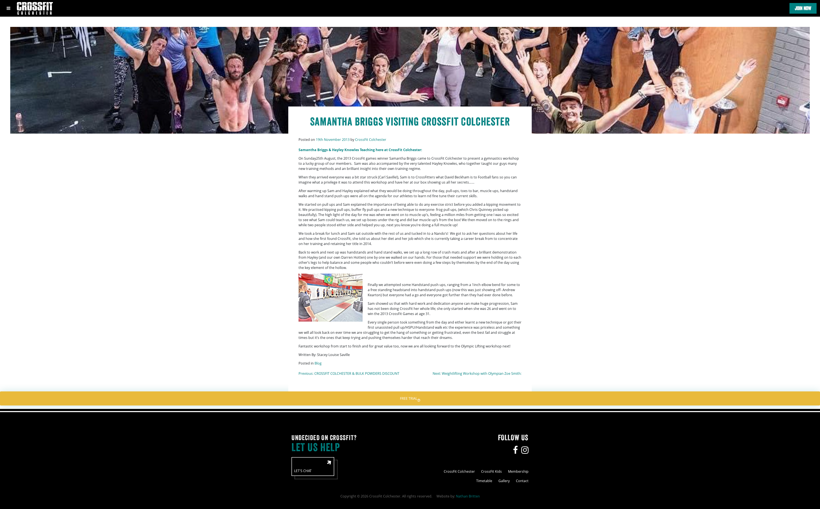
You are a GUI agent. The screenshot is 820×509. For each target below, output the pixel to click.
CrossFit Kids (491, 471)
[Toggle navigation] (8, 8)
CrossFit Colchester (370, 139)
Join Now (803, 8)
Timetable (484, 480)
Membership (518, 471)
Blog (318, 363)
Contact (522, 480)
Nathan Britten (468, 496)
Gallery (504, 480)
